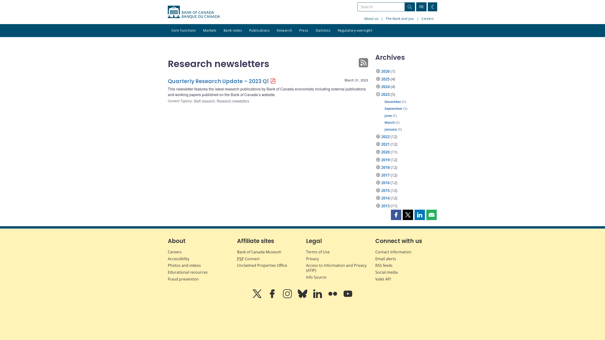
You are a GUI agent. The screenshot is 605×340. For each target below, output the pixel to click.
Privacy (312, 258)
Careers (427, 18)
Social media (386, 272)
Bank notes (233, 30)
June (388, 115)
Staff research (204, 100)
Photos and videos (184, 265)
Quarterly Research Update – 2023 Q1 (218, 81)
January (391, 129)
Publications (259, 30)
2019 (385, 159)
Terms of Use (318, 252)
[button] (396, 215)
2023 (385, 94)
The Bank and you (400, 18)
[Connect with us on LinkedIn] (318, 297)
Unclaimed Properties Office (262, 265)
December (393, 101)
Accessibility (178, 258)
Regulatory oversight (355, 30)
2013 (385, 205)
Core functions (183, 30)
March (390, 122)
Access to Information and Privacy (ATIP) (336, 268)
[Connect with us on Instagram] (287, 297)
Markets (209, 30)
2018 (385, 167)
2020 (385, 152)
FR (421, 6)
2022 (385, 136)
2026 (385, 71)
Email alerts (385, 258)
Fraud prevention (183, 279)
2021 (385, 144)
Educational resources (188, 272)
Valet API (383, 279)
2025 (385, 79)
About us (371, 18)
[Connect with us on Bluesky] (303, 297)
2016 (385, 182)
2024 (385, 86)
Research (284, 30)
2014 (385, 198)
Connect (248, 258)
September (393, 108)
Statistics (323, 30)
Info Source (316, 277)
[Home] (194, 12)
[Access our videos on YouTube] (348, 297)
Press (303, 30)
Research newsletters (233, 100)
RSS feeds (384, 265)
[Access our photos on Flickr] (333, 297)
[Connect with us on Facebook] (272, 297)
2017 (385, 175)
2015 (385, 190)
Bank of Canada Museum (259, 252)
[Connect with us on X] (257, 297)
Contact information (393, 252)
